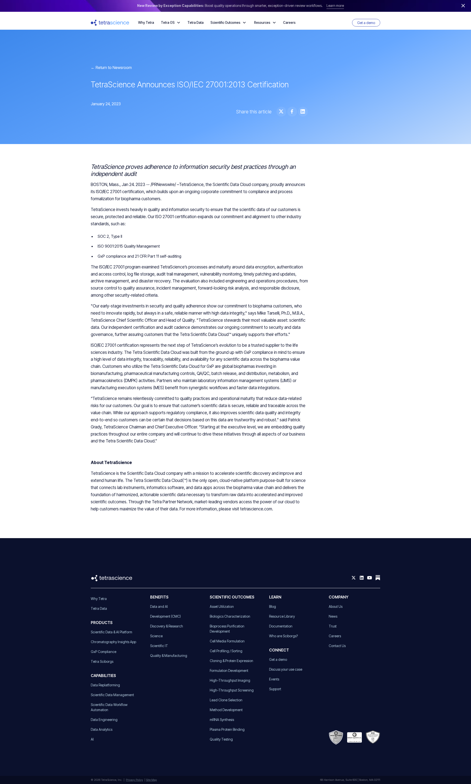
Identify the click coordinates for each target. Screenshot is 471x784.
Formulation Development (229, 670)
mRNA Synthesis (222, 720)
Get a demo (366, 23)
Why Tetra (146, 23)
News (333, 616)
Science (156, 636)
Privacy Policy (134, 780)
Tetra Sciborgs (102, 661)
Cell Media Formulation (227, 641)
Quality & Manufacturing (168, 655)
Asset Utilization (222, 606)
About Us (335, 606)
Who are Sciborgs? (283, 636)
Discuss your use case (285, 669)
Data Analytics (101, 729)
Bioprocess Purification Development (227, 628)
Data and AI (159, 606)
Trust (333, 626)
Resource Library (282, 616)
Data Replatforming (105, 685)
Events (274, 679)
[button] (170, 22)
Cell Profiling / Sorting (226, 651)
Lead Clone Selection (226, 700)
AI (92, 739)
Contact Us (337, 646)
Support (275, 689)
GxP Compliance (103, 652)
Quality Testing (221, 739)
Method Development (226, 710)
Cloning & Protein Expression (231, 661)
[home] (110, 23)
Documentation (280, 626)
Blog (272, 606)
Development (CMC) (165, 616)
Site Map (151, 780)
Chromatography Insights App (113, 642)
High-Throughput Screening (232, 690)
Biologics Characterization (230, 616)
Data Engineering (104, 720)
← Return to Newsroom (111, 67)
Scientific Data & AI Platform (111, 632)
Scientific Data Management (112, 695)
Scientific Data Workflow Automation (109, 707)
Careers (289, 23)
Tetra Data (195, 23)
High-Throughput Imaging (230, 680)
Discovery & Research (166, 626)
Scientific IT (159, 646)
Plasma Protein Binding (227, 729)
